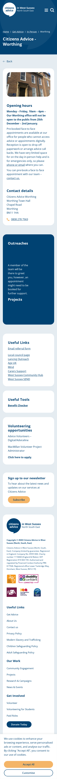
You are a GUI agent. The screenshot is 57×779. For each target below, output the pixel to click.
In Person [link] (32, 31)
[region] (28, 756)
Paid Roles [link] (12, 715)
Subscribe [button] (19, 500)
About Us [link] (12, 620)
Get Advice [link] (18, 31)
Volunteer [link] (12, 702)
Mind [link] (11, 367)
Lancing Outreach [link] (18, 359)
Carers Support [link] (17, 371)
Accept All (28, 764)
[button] (46, 10)
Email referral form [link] (19, 348)
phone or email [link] (16, 165)
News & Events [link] (15, 687)
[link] (19, 10)
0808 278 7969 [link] (19, 219)
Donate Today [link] (19, 724)
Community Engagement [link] (20, 668)
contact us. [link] (13, 178)
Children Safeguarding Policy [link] (22, 646)
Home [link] (6, 31)
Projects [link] (11, 674)
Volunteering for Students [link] (21, 709)
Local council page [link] (19, 355)
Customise (28, 773)
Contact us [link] (12, 627)
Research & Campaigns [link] (19, 680)
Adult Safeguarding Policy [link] (20, 652)
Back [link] (9, 61)
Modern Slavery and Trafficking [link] (24, 639)
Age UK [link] (12, 363)
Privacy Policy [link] (14, 633)
